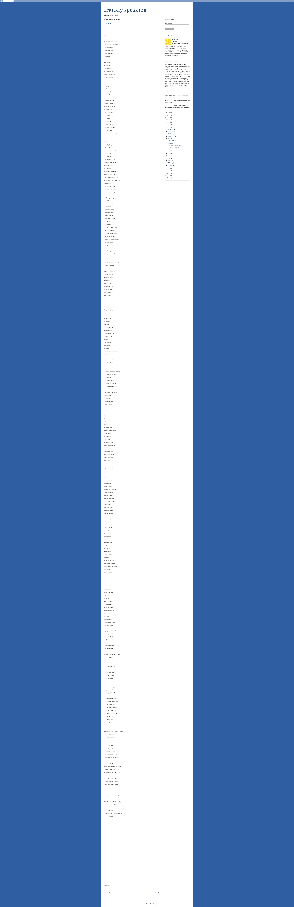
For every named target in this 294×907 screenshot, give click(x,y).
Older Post (158, 892)
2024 (168, 119)
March (170, 160)
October (170, 134)
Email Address (168, 23)
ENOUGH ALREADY (173, 148)
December (171, 129)
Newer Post (108, 892)
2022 (168, 124)
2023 (168, 122)
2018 (168, 173)
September (171, 136)
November (171, 131)
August (170, 138)
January (170, 165)
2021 (168, 127)
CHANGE (170, 143)
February (170, 163)
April (169, 158)
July (169, 151)
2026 (168, 115)
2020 (168, 168)
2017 (168, 175)
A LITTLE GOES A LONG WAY (176, 145)
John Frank (175, 39)
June (169, 153)
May (169, 155)
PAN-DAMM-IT (172, 140)
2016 (168, 178)
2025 (168, 117)
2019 (168, 170)
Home (133, 892)
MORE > (167, 86)
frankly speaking (125, 9)
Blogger (155, 903)
